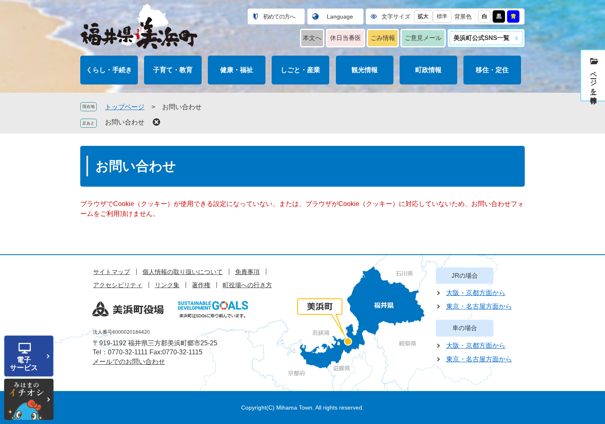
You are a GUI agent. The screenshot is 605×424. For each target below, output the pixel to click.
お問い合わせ (124, 122)
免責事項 (247, 271)
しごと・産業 (300, 69)
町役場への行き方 (247, 284)
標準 (442, 16)
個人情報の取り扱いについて (182, 271)
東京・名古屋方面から (479, 306)
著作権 (201, 284)
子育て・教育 (173, 69)
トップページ (124, 106)
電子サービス (24, 364)
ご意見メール (423, 37)
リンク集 (167, 284)
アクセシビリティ (117, 284)
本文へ (312, 37)
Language (340, 16)
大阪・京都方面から (475, 292)
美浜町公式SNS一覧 (482, 37)
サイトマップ (111, 271)
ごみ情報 (382, 37)
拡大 (423, 16)
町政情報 (428, 69)
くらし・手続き (109, 69)
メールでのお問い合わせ (129, 361)
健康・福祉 (236, 69)
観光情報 (364, 69)
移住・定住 (492, 69)
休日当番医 (345, 37)
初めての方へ (279, 16)
